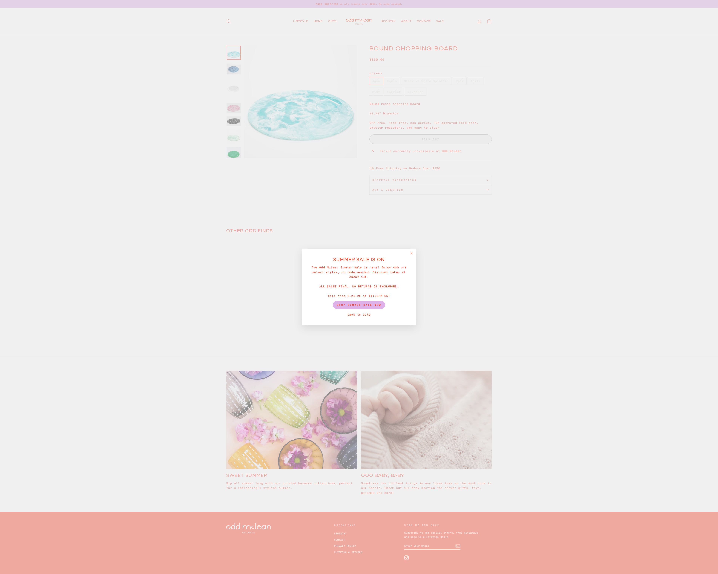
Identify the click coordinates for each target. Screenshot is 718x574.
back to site (359, 314)
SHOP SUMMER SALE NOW (359, 305)
